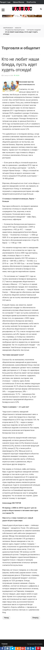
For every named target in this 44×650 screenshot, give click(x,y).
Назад (6, 618)
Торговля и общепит (34, 30)
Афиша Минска (18, 2)
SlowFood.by (31, 2)
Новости (18, 28)
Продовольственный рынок (15, 30)
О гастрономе (8, 646)
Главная (4, 644)
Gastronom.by (8, 28)
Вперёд (35, 618)
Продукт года (5, 2)
